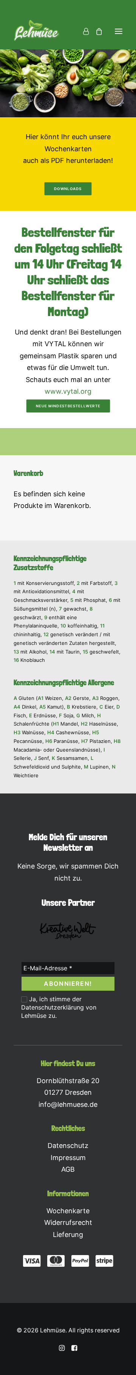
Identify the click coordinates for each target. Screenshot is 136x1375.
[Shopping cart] (95, 31)
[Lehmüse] (36, 31)
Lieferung (68, 1234)
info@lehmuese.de (68, 1104)
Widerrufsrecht (68, 1222)
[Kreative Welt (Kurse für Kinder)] (68, 931)
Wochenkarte (68, 1211)
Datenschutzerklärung (52, 1007)
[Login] (82, 31)
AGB (68, 1169)
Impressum (68, 1158)
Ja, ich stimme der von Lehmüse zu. (58, 1007)
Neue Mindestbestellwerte (68, 406)
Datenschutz (68, 1145)
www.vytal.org (68, 391)
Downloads (68, 188)
